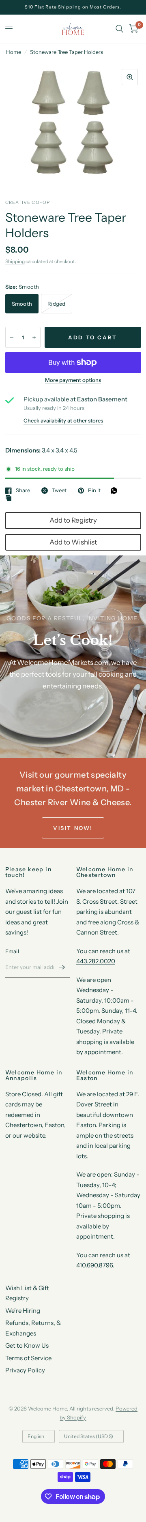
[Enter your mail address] (62, 967)
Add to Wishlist (73, 542)
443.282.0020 (95, 961)
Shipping (15, 261)
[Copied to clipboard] (10, 498)
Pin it (94, 490)
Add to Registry (73, 520)
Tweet (59, 490)
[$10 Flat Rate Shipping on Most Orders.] (73, 7)
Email (12, 951)
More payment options (73, 380)
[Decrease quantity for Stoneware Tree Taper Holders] (12, 337)
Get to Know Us (27, 1345)
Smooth (22, 303)
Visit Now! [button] (73, 828)
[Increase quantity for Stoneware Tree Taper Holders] (34, 337)
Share (23, 490)
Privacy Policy (25, 1370)
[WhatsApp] (116, 490)
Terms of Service (28, 1358)
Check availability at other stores (63, 420)
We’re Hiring (22, 1310)
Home (13, 52)
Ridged (56, 303)
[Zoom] (130, 77)
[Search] (119, 29)
